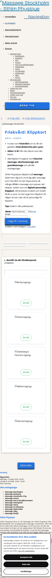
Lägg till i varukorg (17, 221)
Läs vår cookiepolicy (26, 551)
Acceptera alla (26, 557)
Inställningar (26, 571)
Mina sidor (26, 465)
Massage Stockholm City (16, 496)
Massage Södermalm (14, 509)
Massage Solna (11, 505)
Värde (8, 211)
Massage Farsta (12, 498)
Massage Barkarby (13, 494)
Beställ (26, 303)
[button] (36, 16)
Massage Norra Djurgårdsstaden (19, 500)
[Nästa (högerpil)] (4, 577)
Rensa (33, 211)
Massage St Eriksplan (14, 507)
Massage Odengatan (14, 503)
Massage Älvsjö (11, 513)
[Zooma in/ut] (1, 575)
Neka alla (26, 564)
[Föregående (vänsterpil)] (1, 577)
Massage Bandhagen (14, 492)
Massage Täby (11, 511)
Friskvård (31, 226)
